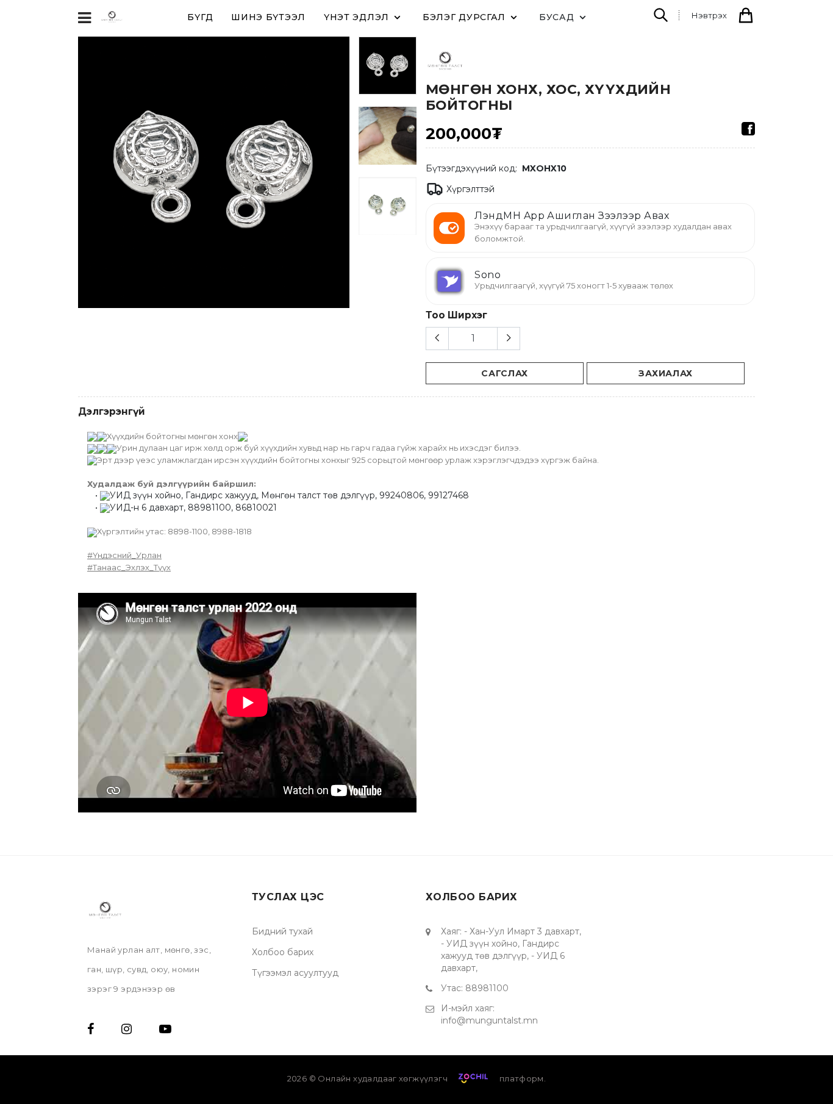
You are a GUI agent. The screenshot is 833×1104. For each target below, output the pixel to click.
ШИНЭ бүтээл (268, 17)
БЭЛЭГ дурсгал (464, 17)
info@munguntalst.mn (489, 1020)
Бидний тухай (282, 931)
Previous (85, 177)
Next (343, 177)
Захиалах (665, 373)
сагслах (504, 373)
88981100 (487, 988)
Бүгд (200, 17)
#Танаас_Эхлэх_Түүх (129, 567)
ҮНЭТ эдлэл (356, 17)
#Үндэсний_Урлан (124, 555)
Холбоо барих (282, 952)
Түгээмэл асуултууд (295, 972)
